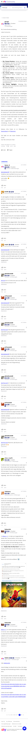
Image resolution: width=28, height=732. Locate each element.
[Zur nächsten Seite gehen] (23, 715)
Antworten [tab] (4, 161)
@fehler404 (7, 663)
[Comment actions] (26, 170)
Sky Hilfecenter (9, 721)
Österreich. (13, 131)
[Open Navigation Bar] (2, 1)
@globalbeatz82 (5, 172)
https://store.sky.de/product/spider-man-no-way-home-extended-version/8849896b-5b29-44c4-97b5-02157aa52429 (13, 686)
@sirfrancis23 (4, 329)
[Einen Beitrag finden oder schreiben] (24, 7)
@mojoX (3, 280)
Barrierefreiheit (16, 721)
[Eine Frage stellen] (24, 728)
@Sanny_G (5, 536)
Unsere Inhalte (5, 17)
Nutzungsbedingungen (6, 723)
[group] (3, 146)
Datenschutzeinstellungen (6, 726)
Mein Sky (3, 721)
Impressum (20, 726)
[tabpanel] (14, 439)
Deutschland (4, 131)
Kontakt (14, 726)
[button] (14, 585)
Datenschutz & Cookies (16, 723)
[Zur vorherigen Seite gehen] (7, 715)
